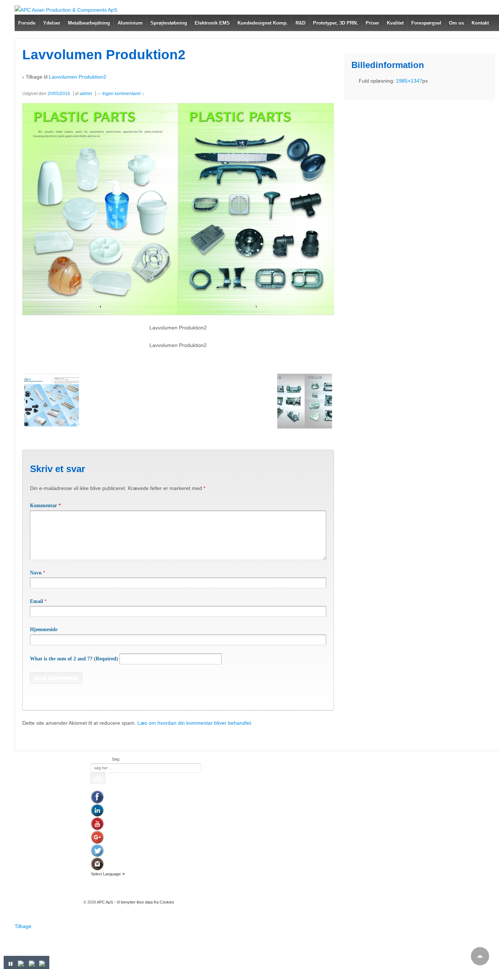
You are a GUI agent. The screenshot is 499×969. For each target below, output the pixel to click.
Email (36, 601)
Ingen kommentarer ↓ (123, 93)
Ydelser (51, 23)
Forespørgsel (426, 23)
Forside (26, 23)
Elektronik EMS (212, 23)
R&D (300, 23)
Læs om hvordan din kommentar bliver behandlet (194, 723)
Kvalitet (395, 23)
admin (86, 93)
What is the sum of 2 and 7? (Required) (74, 658)
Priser (372, 23)
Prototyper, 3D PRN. (335, 23)
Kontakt (480, 23)
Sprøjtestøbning (169, 23)
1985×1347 (409, 81)
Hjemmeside (43, 629)
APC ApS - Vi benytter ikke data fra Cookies (135, 902)
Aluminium (130, 23)
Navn (36, 573)
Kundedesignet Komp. (262, 23)
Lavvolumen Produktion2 (77, 77)
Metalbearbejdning (89, 23)
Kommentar (45, 505)
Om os (456, 23)
